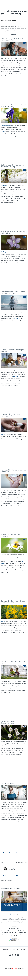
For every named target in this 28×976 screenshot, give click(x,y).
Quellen (5, 875)
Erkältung (3, 131)
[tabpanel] (12, 901)
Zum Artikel (6, 852)
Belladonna (4, 185)
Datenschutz (9, 880)
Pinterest (15, 955)
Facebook (10, 955)
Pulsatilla (15, 376)
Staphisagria (4, 252)
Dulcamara (17, 318)
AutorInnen (19, 952)
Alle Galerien (19, 852)
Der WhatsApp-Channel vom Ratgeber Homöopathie (12, 901)
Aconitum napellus (6, 125)
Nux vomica (4, 434)
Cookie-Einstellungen (11, 952)
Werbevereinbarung (20, 949)
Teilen (17, 875)
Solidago (3, 621)
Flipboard (18, 955)
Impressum (3, 880)
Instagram (13, 955)
